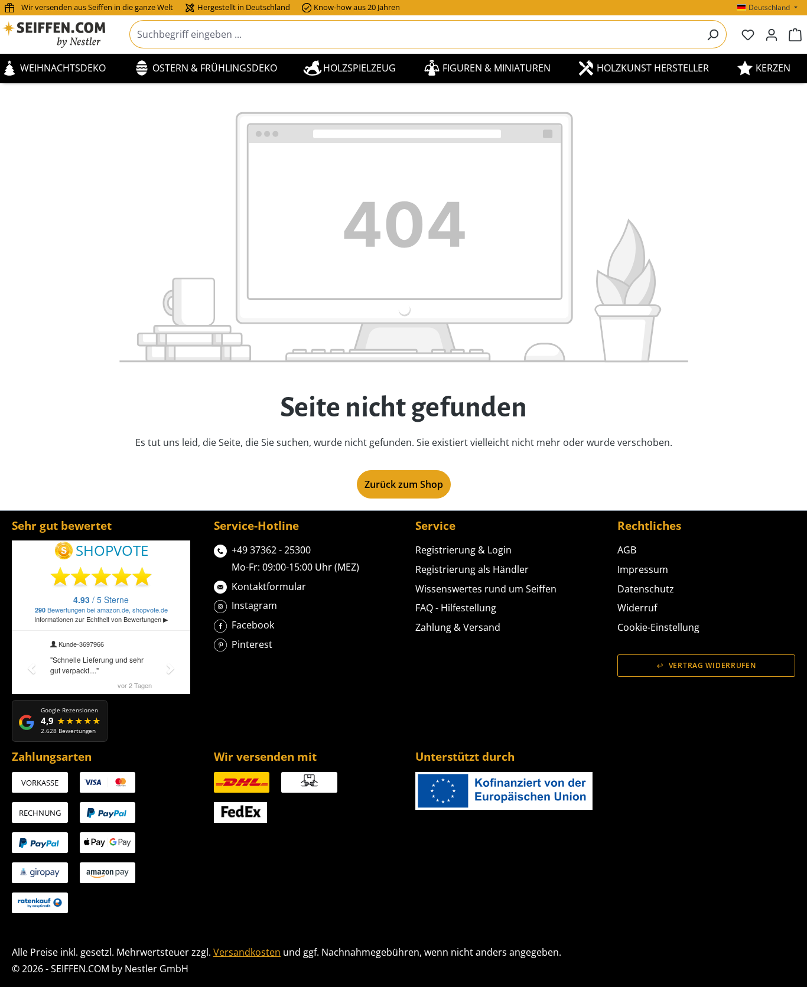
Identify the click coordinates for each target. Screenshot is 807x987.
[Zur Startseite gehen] (61, 34)
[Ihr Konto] (771, 34)
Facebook (253, 624)
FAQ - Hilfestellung (455, 607)
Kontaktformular (269, 586)
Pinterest (252, 644)
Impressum (642, 569)
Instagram (254, 605)
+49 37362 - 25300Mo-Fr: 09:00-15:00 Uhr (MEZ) (295, 558)
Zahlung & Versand (457, 627)
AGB (626, 549)
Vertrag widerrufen (712, 665)
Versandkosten (247, 952)
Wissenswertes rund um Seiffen (486, 588)
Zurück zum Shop (404, 484)
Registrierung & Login (463, 549)
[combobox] (414, 34)
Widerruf (637, 607)
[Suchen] (713, 34)
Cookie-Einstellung (658, 627)
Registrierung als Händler (472, 569)
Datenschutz (645, 588)
